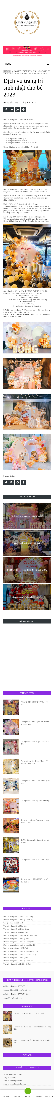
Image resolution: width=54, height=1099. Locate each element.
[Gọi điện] (28, 1092)
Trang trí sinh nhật (10, 1078)
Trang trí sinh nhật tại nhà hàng (14, 1084)
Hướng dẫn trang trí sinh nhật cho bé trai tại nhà (35, 841)
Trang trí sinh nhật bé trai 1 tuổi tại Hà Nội (35, 782)
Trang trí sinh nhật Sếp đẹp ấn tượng (35, 801)
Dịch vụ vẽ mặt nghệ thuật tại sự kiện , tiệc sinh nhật (35, 821)
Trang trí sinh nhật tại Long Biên (15, 932)
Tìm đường (6, 1096)
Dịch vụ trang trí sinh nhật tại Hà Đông (18, 917)
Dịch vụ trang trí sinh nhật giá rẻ (15, 958)
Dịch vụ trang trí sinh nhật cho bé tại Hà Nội (20, 936)
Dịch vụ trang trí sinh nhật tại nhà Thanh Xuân (20, 951)
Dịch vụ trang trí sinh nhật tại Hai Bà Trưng (19, 954)
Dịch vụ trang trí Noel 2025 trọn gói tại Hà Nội (34, 880)
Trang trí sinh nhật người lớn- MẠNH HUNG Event (35, 723)
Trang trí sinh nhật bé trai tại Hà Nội (35, 860)
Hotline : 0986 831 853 (19, 994)
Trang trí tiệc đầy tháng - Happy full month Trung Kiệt (34, 762)
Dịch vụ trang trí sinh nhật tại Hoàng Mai (18, 942)
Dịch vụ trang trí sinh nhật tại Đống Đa (18, 961)
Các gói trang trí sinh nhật (13, 923)
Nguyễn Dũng (12, 102)
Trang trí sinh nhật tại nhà (12, 1081)
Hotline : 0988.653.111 (19, 986)
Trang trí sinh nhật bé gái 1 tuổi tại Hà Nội (35, 743)
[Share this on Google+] (17, 109)
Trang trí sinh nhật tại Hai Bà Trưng (17, 964)
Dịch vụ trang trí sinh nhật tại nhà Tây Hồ (19, 945)
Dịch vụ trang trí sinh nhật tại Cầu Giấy (18, 920)
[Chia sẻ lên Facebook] (6, 109)
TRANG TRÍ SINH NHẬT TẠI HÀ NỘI (34, 703)
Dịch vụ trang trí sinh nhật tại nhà (16, 939)
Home (7, 71)
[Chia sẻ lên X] (11, 109)
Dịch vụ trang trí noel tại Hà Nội (15, 948)
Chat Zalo (17, 1096)
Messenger (38, 1096)
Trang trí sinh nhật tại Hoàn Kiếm (16, 929)
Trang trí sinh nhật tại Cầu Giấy (15, 926)
